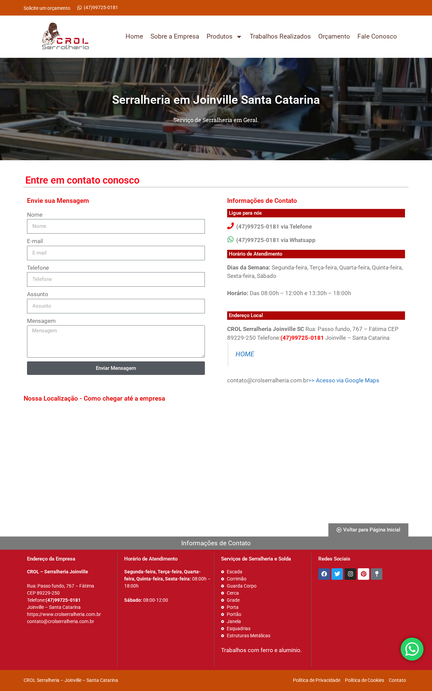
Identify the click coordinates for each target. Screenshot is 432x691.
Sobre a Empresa (175, 36)
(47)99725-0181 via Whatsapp (276, 240)
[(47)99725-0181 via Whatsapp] (230, 239)
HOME (245, 354)
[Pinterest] (363, 574)
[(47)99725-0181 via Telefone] (230, 225)
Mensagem (41, 320)
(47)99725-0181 (101, 7)
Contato (397, 680)
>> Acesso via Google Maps (343, 380)
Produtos (220, 36)
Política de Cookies (364, 680)
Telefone (38, 267)
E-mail (35, 241)
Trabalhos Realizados (280, 36)
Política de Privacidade (316, 680)
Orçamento (334, 36)
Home (134, 36)
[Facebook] (324, 574)
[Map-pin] (376, 574)
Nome (35, 214)
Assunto (37, 294)
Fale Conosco (377, 36)
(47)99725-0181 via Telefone (274, 226)
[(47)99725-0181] (79, 7)
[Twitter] (337, 574)
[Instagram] (350, 574)
